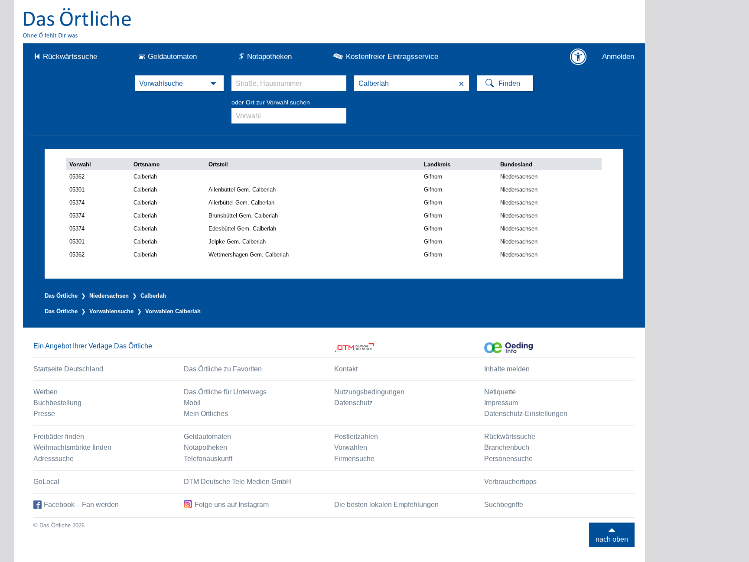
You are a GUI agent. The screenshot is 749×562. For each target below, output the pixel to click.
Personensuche (508, 458)
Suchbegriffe (503, 504)
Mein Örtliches (206, 413)
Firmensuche (354, 458)
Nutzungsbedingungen (369, 392)
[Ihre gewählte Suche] (179, 83)
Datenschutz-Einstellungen (525, 413)
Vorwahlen (350, 447)
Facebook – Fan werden (81, 504)
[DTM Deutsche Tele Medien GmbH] (409, 347)
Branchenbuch (506, 447)
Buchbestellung (57, 402)
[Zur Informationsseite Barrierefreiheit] (578, 56)
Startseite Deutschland (68, 369)
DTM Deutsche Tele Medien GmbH (237, 481)
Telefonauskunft (208, 458)
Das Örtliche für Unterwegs (225, 392)
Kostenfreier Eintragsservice (392, 56)
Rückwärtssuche (70, 56)
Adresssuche (53, 458)
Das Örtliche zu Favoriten (223, 369)
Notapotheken (269, 56)
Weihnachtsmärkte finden (72, 447)
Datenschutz (353, 402)
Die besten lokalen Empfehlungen (386, 504)
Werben (45, 392)
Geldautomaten (172, 56)
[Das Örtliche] (77, 23)
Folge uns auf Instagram (232, 504)
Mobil (192, 402)
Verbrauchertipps (510, 481)
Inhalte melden (507, 369)
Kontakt (346, 369)
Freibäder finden (58, 436)
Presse (44, 413)
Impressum (501, 402)
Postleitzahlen (356, 436)
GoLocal (46, 481)
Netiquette (500, 392)
